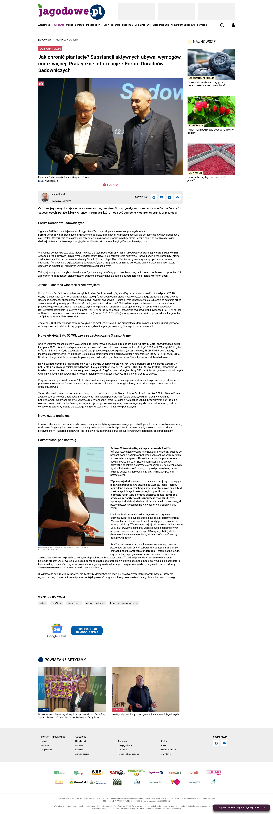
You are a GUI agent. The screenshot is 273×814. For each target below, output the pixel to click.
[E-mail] (162, 197)
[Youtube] (224, 743)
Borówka (79, 25)
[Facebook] (154, 197)
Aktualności (44, 25)
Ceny (106, 25)
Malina (69, 25)
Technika (115, 25)
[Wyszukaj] (222, 25)
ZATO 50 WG (56, 603)
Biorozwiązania (161, 25)
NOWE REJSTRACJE (74, 603)
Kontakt (44, 741)
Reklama (45, 745)
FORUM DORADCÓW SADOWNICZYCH (124, 603)
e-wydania (202, 25)
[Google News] (74, 630)
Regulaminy (46, 749)
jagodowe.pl (45, 39)
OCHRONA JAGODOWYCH (95, 603)
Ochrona (73, 39)
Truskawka (58, 25)
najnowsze (204, 41)
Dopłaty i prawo (143, 25)
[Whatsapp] (170, 197)
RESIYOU (42, 603)
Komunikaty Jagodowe (183, 25)
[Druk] (177, 197)
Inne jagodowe (94, 25)
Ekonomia (127, 25)
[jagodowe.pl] (71, 16)
